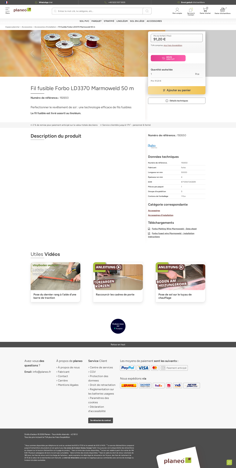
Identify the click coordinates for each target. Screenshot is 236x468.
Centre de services (101, 367)
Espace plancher (12, 27)
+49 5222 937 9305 (116, 2)
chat (45, 2)
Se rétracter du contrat (100, 420)
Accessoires (27, 27)
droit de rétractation (71, 458)
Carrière (63, 380)
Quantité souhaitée (162, 69)
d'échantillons (193, 2)
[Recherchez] (55, 11)
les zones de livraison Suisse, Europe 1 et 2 (80, 448)
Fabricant (64, 371)
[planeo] (177, 461)
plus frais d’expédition (173, 45)
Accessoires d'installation (45, 27)
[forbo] (176, 146)
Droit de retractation (102, 384)
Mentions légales (68, 384)
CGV (93, 371)
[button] (6, 2)
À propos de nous (69, 367)
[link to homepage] (22, 10)
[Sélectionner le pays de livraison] (6, 2)
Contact (63, 376)
